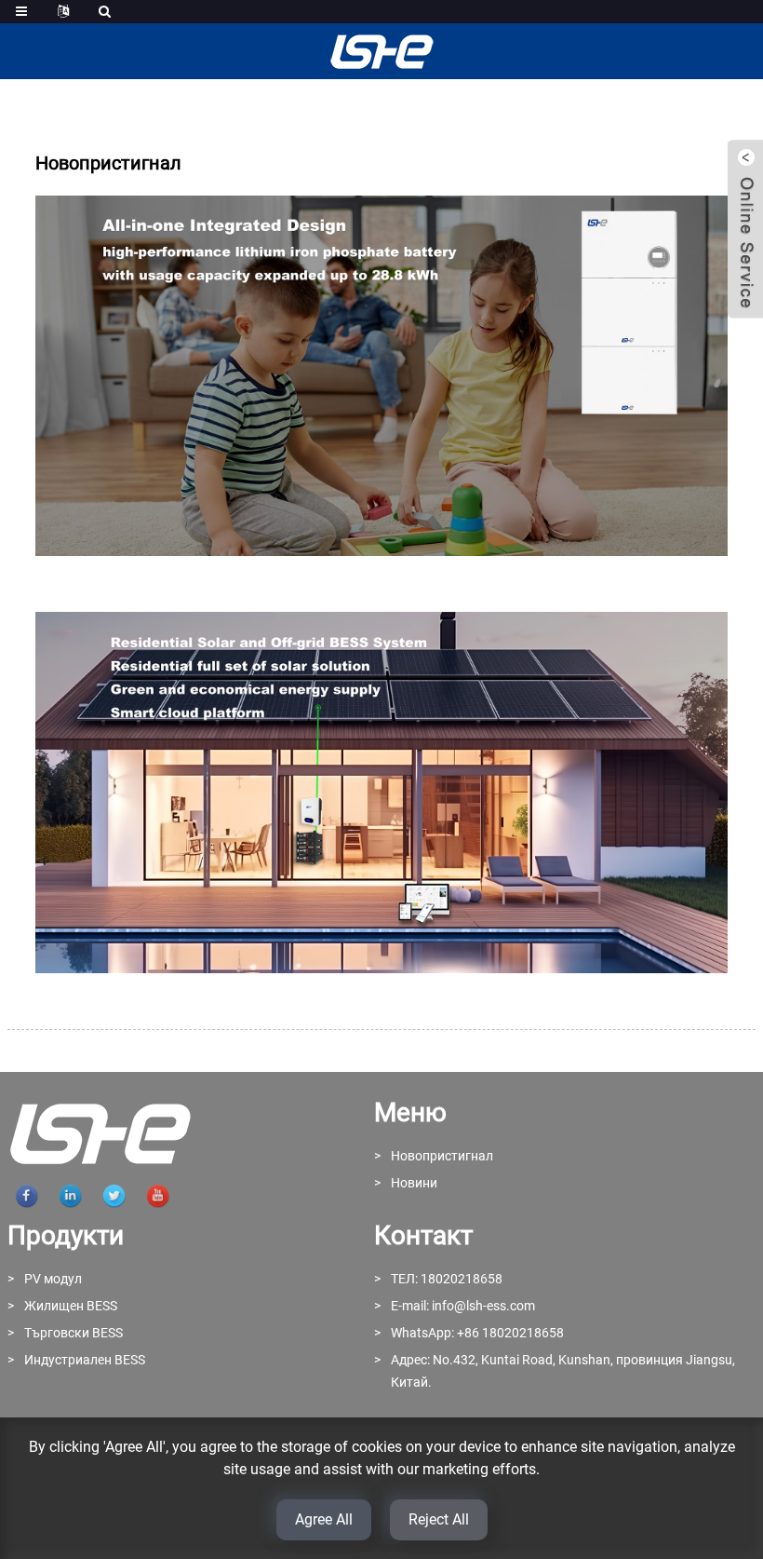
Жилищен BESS (70, 1305)
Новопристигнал (442, 1155)
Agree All (324, 1519)
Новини (414, 1182)
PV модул (53, 1278)
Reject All (438, 1519)
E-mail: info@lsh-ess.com (463, 1305)
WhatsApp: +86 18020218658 (477, 1332)
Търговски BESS (73, 1332)
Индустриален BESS (84, 1359)
